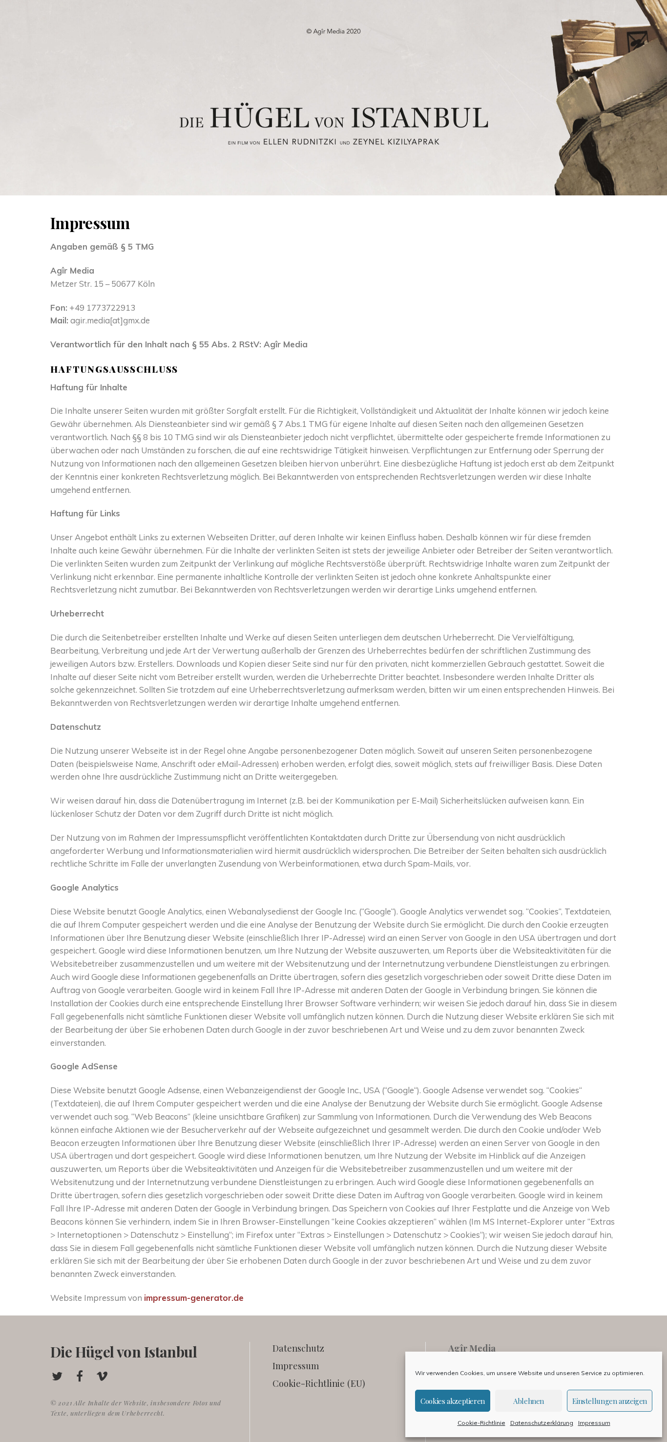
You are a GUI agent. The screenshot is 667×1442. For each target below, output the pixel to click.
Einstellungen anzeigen (609, 1401)
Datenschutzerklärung (541, 1422)
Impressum (594, 1422)
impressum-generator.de (194, 1298)
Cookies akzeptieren (452, 1401)
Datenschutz (298, 1348)
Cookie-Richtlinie (481, 1422)
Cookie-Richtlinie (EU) (318, 1383)
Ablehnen (528, 1401)
